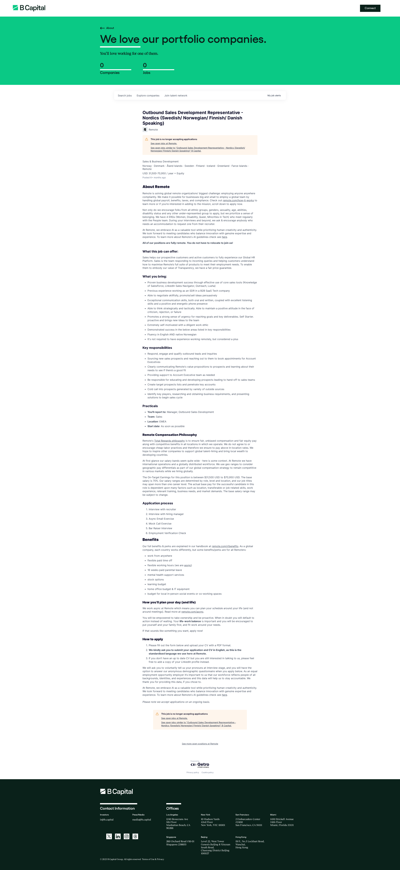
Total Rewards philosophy (169, 440)
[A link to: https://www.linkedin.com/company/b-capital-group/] (118, 836)
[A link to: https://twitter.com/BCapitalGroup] (109, 836)
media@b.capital (141, 819)
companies (148, 95)
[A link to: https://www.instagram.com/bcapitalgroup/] (126, 836)
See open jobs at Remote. (164, 143)
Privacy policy (193, 772)
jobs (125, 95)
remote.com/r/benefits (225, 546)
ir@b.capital (107, 819)
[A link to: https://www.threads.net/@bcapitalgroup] (135, 836)
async (187, 565)
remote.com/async (192, 611)
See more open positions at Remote (200, 743)
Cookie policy (208, 772)
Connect (370, 8)
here (224, 236)
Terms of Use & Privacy (153, 859)
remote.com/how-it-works (238, 200)
